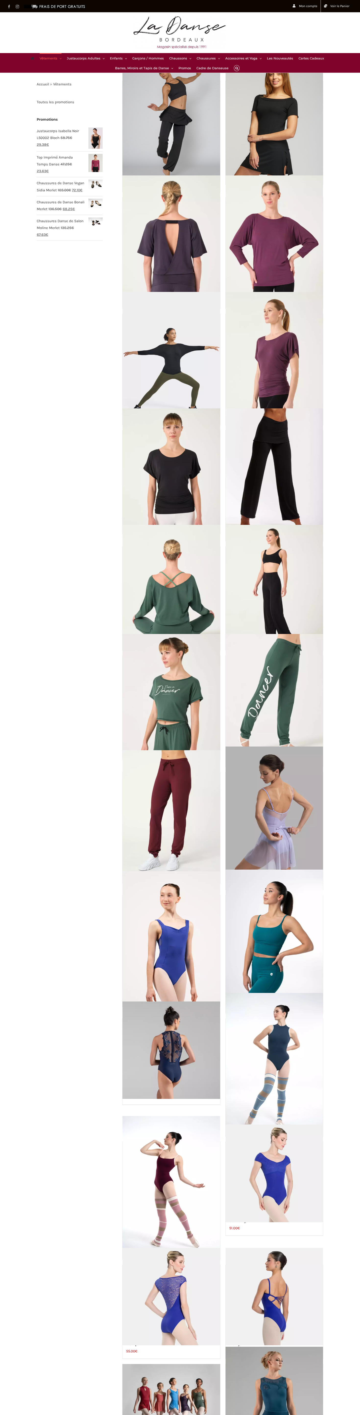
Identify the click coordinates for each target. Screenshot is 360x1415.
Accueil (43, 84)
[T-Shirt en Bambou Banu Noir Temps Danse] (171, 470)
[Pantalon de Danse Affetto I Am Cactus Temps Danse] (274, 696)
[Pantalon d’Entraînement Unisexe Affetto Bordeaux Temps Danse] (171, 812)
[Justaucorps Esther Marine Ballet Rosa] (171, 1050)
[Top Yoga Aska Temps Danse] (171, 587)
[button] (237, 68)
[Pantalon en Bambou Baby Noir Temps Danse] (274, 470)
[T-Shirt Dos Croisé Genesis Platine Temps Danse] (171, 237)
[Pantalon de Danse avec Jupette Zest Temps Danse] (171, 121)
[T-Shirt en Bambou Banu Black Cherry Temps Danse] (274, 354)
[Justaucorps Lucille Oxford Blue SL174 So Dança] (274, 1296)
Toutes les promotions (55, 102)
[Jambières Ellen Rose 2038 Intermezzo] (171, 1189)
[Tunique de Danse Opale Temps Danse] (274, 121)
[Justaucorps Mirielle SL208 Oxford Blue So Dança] (171, 1296)
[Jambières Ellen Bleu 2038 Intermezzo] (274, 1066)
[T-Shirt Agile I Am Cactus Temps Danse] (171, 696)
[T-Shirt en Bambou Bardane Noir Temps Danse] (171, 354)
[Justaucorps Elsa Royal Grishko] (171, 939)
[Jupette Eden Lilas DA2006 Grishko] (274, 819)
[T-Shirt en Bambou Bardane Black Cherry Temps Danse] (274, 237)
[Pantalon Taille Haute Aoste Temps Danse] (274, 587)
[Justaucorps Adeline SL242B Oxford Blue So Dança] (274, 1173)
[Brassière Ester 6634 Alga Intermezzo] (274, 942)
